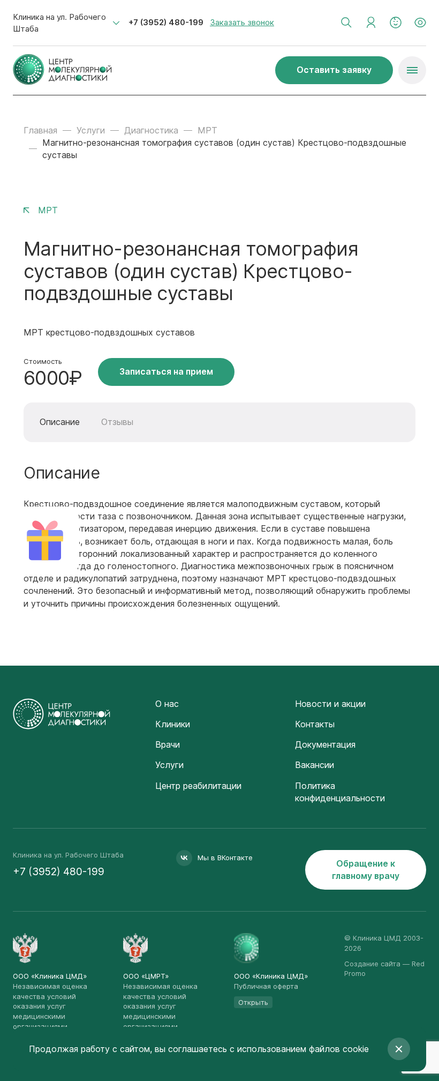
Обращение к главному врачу (365, 869)
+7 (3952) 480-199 (165, 22)
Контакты (315, 724)
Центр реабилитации (198, 785)
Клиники (172, 724)
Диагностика (151, 130)
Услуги (91, 130)
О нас (167, 703)
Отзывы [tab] (117, 421)
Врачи (167, 744)
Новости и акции (330, 703)
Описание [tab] (60, 421)
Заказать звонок (242, 22)
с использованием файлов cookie (299, 1048)
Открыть (253, 1002)
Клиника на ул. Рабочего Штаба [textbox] (59, 23)
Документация (325, 744)
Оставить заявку (334, 69)
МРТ (207, 130)
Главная (40, 130)
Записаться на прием (166, 371)
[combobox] (66, 23)
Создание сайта (372, 963)
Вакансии (314, 764)
